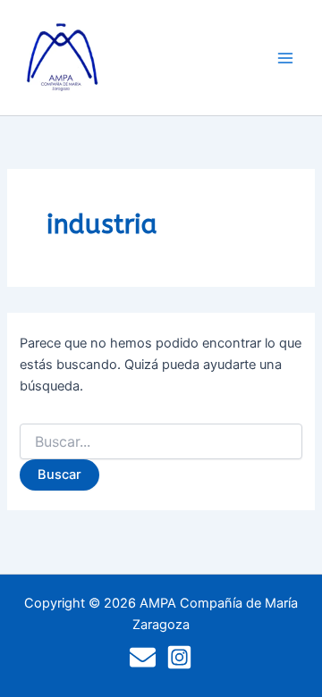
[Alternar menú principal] (285, 58)
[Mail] (143, 657)
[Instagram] (179, 657)
